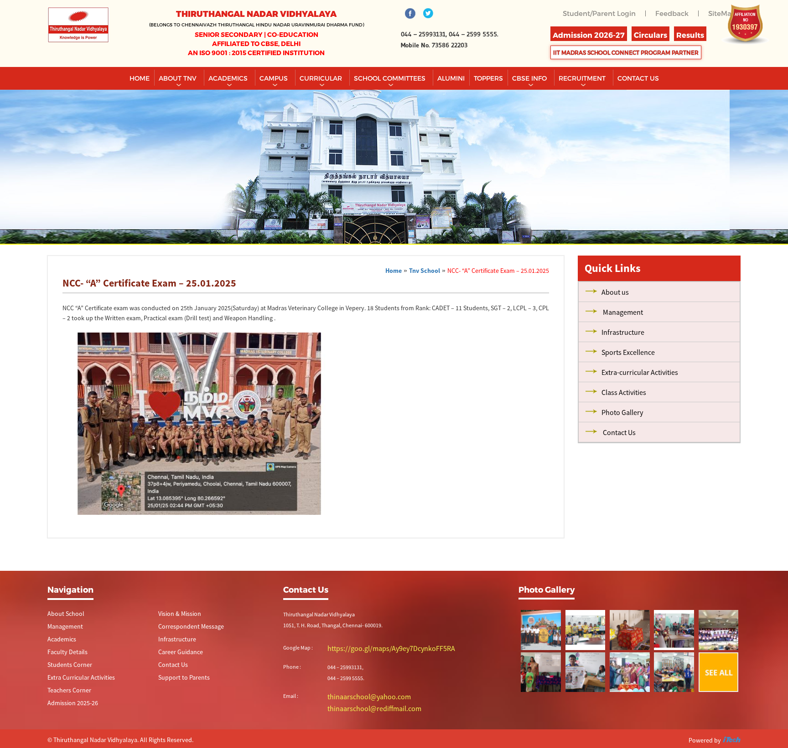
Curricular (322, 78)
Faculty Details (64, 653)
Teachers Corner (65, 693)
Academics (228, 78)
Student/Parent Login (605, 13)
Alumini (451, 78)
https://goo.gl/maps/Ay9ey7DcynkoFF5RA (375, 648)
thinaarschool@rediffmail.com (362, 706)
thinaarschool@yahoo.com (359, 695)
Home (140, 78)
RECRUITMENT (583, 78)
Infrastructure (174, 640)
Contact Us (170, 666)
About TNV (178, 78)
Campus (274, 78)
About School (62, 613)
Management (62, 627)
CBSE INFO (530, 78)
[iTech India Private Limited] (731, 738)
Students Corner (66, 666)
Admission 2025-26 (69, 706)
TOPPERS (488, 78)
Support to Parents (180, 679)
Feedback (674, 13)
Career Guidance (177, 653)
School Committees (390, 78)
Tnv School (424, 270)
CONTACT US (638, 78)
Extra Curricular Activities (75, 679)
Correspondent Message (186, 627)
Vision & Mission (176, 613)
